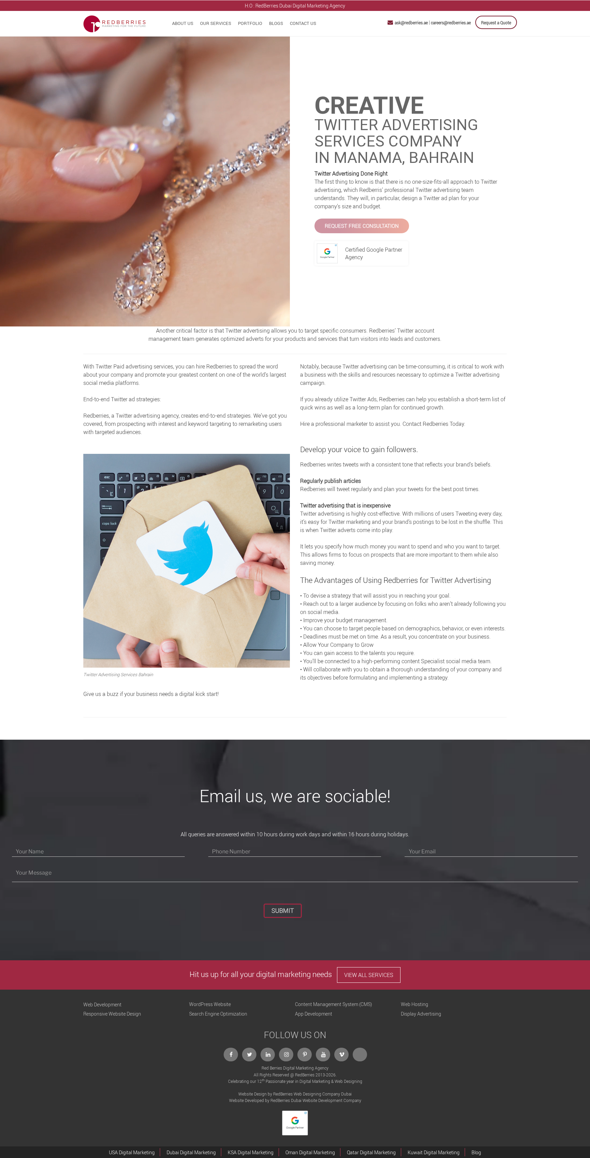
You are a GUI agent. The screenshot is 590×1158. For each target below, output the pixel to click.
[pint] (305, 1054)
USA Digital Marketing (132, 1152)
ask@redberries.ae (411, 22)
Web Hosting (414, 1004)
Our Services (215, 23)
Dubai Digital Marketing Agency (312, 5)
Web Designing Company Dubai (323, 1094)
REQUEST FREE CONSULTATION (362, 225)
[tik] (360, 1054)
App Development (313, 1013)
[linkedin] (268, 1054)
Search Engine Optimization (218, 1013)
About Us (182, 23)
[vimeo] (342, 1054)
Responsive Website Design (112, 1013)
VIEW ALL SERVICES (368, 975)
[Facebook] (231, 1054)
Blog (476, 1152)
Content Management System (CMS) (333, 1004)
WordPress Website (210, 1004)
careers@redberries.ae (451, 22)
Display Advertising (421, 1013)
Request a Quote (496, 22)
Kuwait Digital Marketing (434, 1152)
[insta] (286, 1054)
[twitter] (249, 1054)
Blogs (276, 23)
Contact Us (303, 23)
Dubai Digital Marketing (191, 1152)
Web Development (102, 1004)
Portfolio (250, 23)
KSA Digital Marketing (250, 1152)
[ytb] (323, 1054)
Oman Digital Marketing (310, 1152)
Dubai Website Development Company (326, 1100)
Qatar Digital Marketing (371, 1152)
